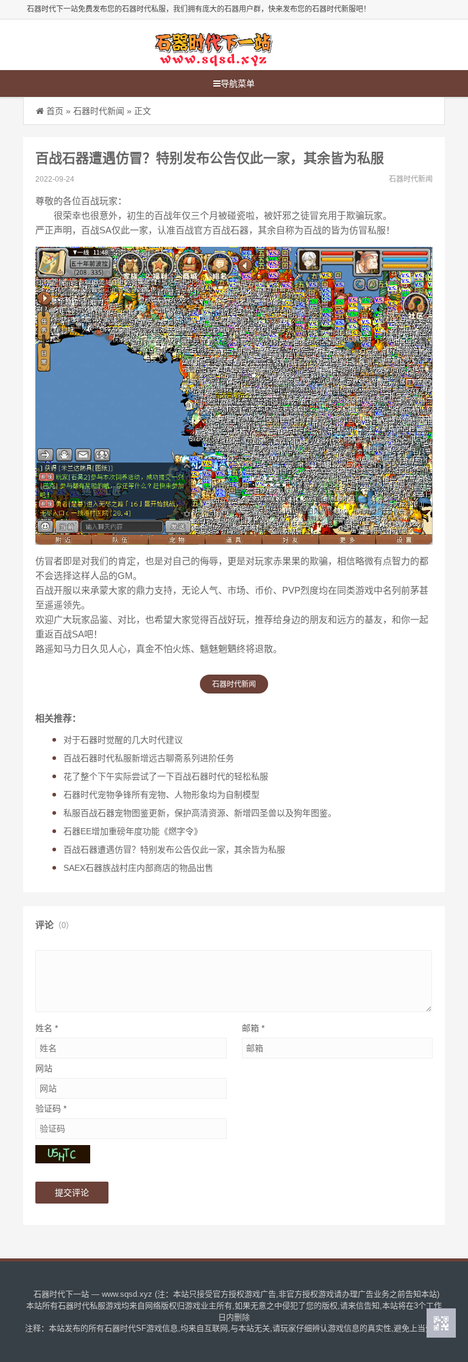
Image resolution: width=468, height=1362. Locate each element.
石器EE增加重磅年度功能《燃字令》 (132, 831)
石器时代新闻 (98, 111)
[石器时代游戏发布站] (212, 45)
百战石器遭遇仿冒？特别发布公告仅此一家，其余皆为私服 (174, 849)
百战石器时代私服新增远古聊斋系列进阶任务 (148, 758)
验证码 (50, 1108)
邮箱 (253, 1028)
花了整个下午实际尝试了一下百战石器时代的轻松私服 (165, 776)
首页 (54, 111)
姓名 (46, 1028)
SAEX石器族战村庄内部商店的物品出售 (138, 868)
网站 (43, 1068)
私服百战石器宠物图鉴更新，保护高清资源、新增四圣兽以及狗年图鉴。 (199, 813)
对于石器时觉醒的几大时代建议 (123, 740)
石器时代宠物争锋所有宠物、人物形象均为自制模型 (161, 795)
